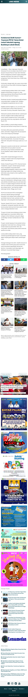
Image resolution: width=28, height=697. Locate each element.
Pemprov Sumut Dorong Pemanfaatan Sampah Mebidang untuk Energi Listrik (6, 276)
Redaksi (14, 690)
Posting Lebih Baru (6, 374)
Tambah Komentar (5, 49)
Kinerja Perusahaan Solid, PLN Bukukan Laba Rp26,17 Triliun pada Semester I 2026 (17, 599)
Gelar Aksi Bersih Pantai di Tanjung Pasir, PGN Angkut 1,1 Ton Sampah (20, 276)
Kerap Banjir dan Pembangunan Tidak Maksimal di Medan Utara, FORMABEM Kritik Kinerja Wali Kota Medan (16, 619)
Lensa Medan (14, 2)
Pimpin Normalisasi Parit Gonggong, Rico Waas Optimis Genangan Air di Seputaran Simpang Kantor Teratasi (7, 293)
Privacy (15, 688)
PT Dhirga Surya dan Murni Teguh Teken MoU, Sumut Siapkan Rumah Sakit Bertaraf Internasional (17, 593)
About (5, 688)
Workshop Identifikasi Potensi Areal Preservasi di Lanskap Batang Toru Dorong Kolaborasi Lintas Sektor (7, 310)
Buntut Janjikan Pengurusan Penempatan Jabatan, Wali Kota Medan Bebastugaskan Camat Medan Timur (17, 631)
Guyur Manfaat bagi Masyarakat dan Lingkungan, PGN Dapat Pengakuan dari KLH (20, 329)
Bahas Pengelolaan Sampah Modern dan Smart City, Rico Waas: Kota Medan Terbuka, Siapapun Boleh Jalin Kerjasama (21, 293)
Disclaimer (21, 688)
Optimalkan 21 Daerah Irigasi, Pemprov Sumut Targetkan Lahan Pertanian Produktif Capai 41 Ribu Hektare (12, 662)
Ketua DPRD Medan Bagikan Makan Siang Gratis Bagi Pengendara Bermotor (13, 388)
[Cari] (26, 1)
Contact (10, 688)
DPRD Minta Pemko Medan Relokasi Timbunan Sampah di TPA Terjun (7, 328)
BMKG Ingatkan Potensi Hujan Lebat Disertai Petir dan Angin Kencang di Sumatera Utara (20, 313)
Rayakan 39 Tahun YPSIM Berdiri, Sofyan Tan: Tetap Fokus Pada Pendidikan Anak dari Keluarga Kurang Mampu (13, 675)
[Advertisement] (14, 14)
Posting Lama (23, 374)
